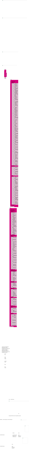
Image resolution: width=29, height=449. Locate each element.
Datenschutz (19, 435)
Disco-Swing (5, 367)
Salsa (5, 364)
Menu (5, 69)
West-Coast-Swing (5, 358)
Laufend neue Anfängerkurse (5, 346)
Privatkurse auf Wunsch (4, 349)
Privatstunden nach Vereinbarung (6, 348)
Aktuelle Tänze (5, 361)
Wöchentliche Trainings (4, 347)
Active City (5, 354)
